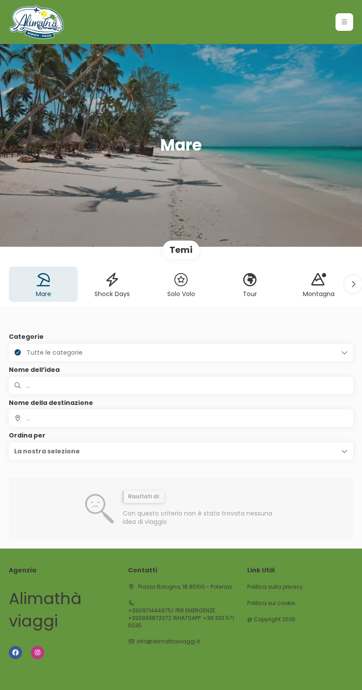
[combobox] (181, 418)
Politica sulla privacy (275, 586)
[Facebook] (15, 652)
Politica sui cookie (271, 603)
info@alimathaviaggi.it (168, 641)
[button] (344, 22)
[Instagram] (37, 652)
